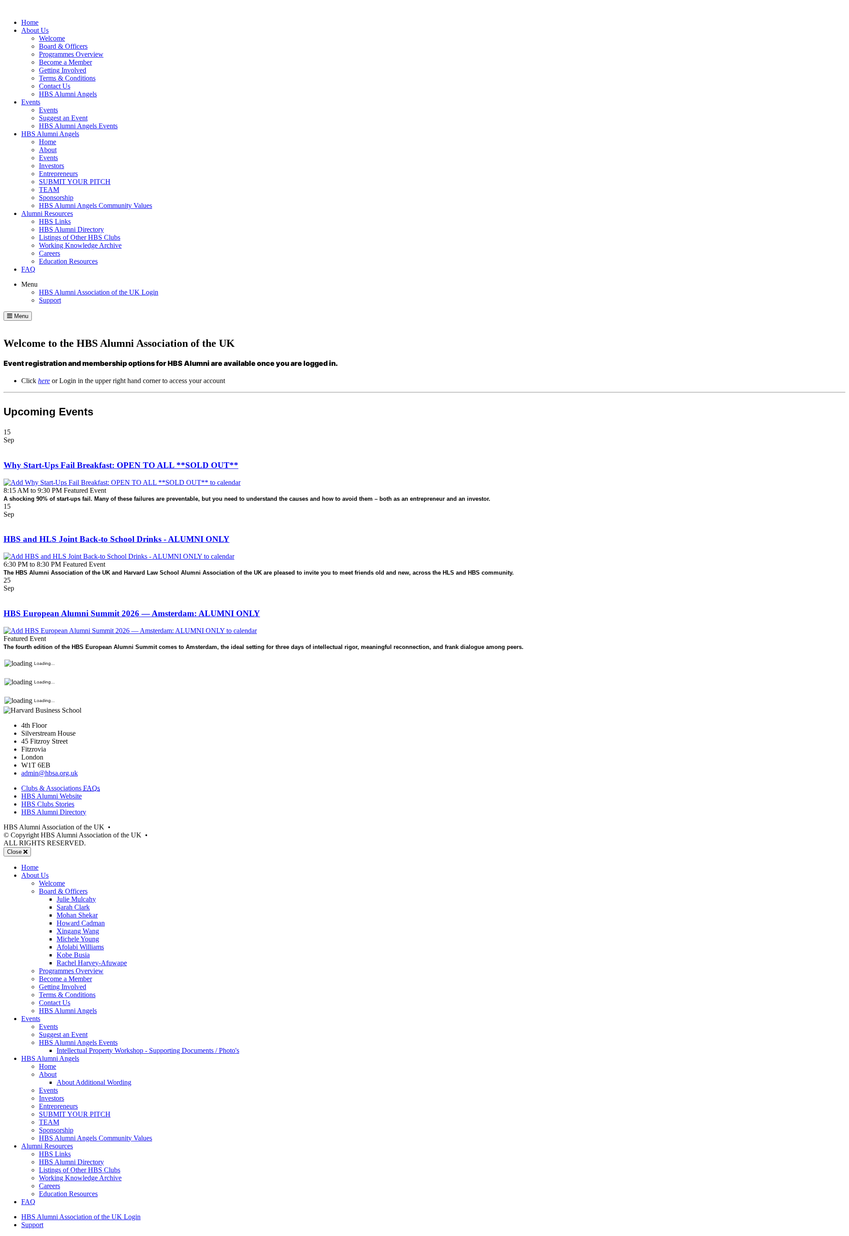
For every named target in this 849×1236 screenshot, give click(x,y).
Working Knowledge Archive (80, 245)
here (44, 380)
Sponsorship (56, 197)
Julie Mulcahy (76, 899)
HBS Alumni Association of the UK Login (98, 292)
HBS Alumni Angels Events (78, 126)
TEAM (49, 189)
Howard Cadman (81, 923)
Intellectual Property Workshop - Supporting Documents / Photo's (148, 1050)
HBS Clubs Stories (47, 804)
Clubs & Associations (60, 788)
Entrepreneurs (58, 173)
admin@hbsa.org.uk (49, 773)
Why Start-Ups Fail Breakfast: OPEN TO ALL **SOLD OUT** (121, 465)
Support (50, 300)
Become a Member (65, 62)
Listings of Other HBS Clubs (79, 237)
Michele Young (78, 939)
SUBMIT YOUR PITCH (75, 181)
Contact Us (54, 86)
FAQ (28, 269)
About (48, 150)
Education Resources (68, 261)
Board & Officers (63, 46)
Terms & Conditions (67, 78)
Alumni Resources (47, 213)
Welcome (52, 38)
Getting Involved (62, 70)
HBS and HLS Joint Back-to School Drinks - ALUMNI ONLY (116, 539)
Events (30, 102)
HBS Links (55, 221)
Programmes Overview (71, 54)
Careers (49, 253)
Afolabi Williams (80, 947)
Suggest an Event (63, 118)
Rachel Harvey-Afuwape (92, 963)
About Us (35, 30)
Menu (29, 284)
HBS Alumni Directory (71, 229)
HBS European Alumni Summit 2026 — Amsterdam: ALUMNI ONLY (132, 613)
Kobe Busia (73, 955)
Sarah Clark (73, 907)
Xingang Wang (78, 931)
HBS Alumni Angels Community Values (95, 205)
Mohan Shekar (77, 915)
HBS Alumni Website (51, 796)
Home (29, 22)
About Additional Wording (94, 1082)
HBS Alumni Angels (68, 94)
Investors (51, 165)
